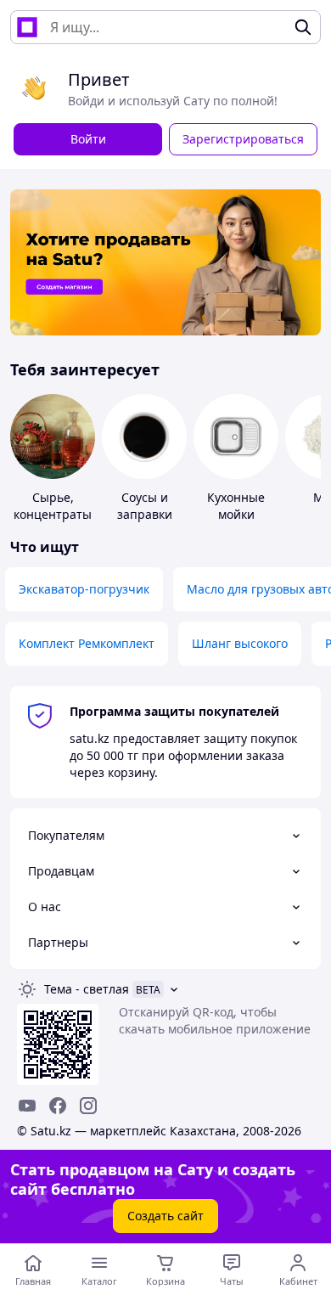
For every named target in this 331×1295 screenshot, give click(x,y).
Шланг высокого (240, 643)
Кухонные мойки (236, 505)
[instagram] (88, 1105)
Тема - (86, 989)
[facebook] (58, 1105)
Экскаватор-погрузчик (84, 589)
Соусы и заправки (144, 505)
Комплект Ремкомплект (86, 643)
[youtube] (27, 1105)
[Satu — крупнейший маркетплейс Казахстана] (27, 27)
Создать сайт (165, 1216)
